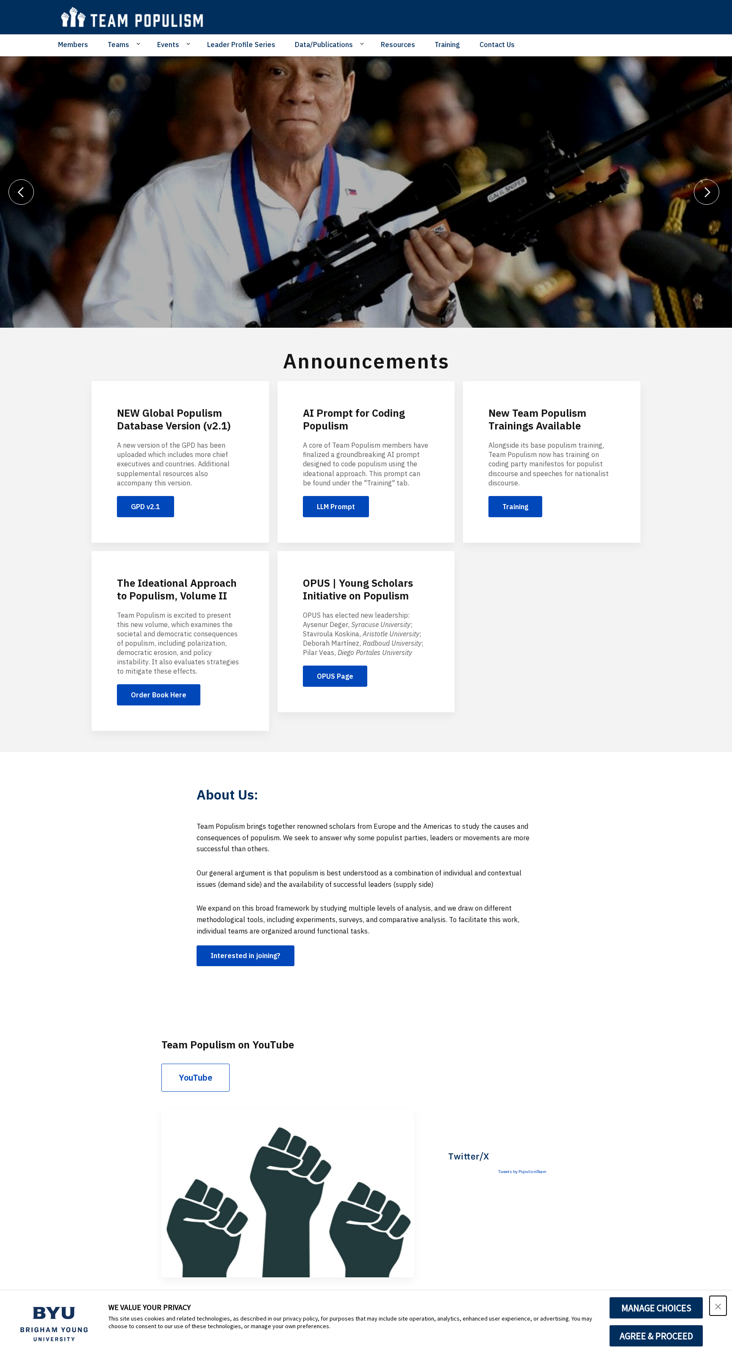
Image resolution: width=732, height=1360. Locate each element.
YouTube (195, 1077)
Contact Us (497, 44)
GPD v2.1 (145, 506)
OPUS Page (335, 676)
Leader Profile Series (241, 44)
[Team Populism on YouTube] (287, 1193)
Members (73, 44)
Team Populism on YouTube (227, 1044)
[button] (718, 1305)
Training (447, 44)
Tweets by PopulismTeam (522, 1171)
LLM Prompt (336, 506)
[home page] (136, 17)
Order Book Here (158, 695)
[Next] (706, 192)
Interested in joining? (245, 955)
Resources (398, 44)
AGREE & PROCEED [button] (656, 1336)
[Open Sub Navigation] (139, 44)
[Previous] (21, 192)
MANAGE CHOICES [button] (656, 1308)
